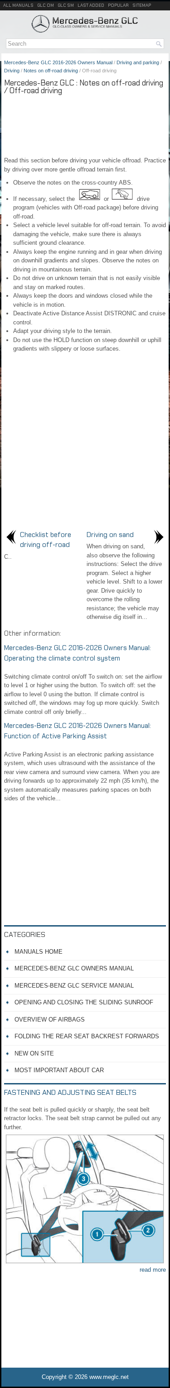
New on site (34, 1053)
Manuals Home (39, 951)
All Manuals (18, 5)
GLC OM (45, 5)
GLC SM (66, 5)
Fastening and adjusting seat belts (70, 1092)
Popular (118, 5)
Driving (11, 70)
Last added (91, 5)
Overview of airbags (50, 1019)
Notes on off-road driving (51, 70)
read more (153, 1269)
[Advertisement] (85, 124)
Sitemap (141, 5)
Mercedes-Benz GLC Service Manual (74, 985)
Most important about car (59, 1070)
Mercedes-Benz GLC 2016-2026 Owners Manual (58, 62)
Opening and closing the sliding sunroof (84, 1002)
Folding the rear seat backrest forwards (87, 1036)
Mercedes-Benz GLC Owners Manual (74, 968)
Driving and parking (138, 62)
